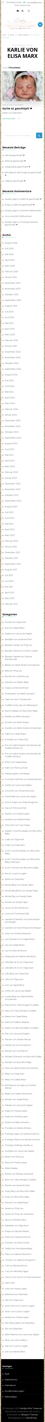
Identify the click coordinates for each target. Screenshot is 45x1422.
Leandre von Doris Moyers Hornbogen (23, 928)
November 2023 (13, 426)
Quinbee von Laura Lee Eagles (19, 1151)
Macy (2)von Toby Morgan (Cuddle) (22, 1005)
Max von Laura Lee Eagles (17, 1033)
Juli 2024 (9, 380)
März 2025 (10, 334)
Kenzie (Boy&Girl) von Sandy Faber (21, 891)
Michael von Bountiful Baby (18, 1062)
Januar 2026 (11, 277)
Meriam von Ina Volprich (16, 1051)
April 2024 (10, 398)
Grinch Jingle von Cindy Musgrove (21, 802)
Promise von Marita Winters (18, 1128)
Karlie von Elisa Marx (12, 105)
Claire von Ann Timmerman (18, 699)
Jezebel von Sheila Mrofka (17, 819)
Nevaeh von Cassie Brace (16, 1099)
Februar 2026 (11, 271)
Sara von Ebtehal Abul (15, 1220)
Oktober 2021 (11, 558)
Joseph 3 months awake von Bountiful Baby (23, 832)
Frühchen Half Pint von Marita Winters (23, 779)
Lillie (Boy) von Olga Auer (17, 974)
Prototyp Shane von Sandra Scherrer (22, 1139)
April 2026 (10, 260)
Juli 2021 (9, 575)
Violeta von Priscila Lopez (17, 1317)
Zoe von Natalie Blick (15, 1352)
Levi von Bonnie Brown (16, 951)
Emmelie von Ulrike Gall (16, 739)
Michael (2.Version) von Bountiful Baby (23, 1056)
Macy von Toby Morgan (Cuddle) (20, 1011)
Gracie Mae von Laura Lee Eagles (20, 796)
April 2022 (10, 529)
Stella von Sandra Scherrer (18, 1237)
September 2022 (13, 501)
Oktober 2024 (11, 363)
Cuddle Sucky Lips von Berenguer (21, 705)
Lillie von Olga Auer (14, 979)
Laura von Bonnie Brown (17, 908)
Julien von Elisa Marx (15, 845)
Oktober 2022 (11, 495)
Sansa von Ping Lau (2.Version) (19, 1214)
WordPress (31, 1418)
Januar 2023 (11, 478)
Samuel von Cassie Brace (16, 1202)
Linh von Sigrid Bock (14, 985)
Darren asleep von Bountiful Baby (21, 711)
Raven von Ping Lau (14, 1157)
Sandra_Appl (11, 199)
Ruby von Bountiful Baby (17, 1197)
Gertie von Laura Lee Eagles (18, 785)
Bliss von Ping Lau (13, 671)
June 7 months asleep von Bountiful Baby (22, 852)
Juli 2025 (9, 312)
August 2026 (11, 243)
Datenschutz (11, 1379)
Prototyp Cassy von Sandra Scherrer (22, 1134)
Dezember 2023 (13, 420)
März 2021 (10, 598)
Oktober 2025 (11, 294)
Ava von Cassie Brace (14, 628)
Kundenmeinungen (14, 1391)
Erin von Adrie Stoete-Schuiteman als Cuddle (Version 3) (23, 746)
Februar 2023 (11, 472)
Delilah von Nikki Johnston (17, 716)
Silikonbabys (11, 1397)
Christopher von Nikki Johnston (20, 694)
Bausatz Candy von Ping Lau (18, 645)
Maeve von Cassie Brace (16, 1016)
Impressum (10, 1385)
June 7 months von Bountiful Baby (22, 868)
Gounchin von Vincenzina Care (19, 791)
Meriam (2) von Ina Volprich (18, 1045)
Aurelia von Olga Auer (15, 622)
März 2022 (10, 535)
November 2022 (13, 489)
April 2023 (10, 461)
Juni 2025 (9, 317)
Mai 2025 (9, 323)
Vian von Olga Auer (14, 1300)
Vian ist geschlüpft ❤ (15, 155)
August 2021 (11, 569)
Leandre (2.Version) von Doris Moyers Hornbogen (22, 920)
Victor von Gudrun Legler (17, 1311)
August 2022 (11, 506)
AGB (7, 1374)
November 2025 (12, 289)
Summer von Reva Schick (17, 1243)
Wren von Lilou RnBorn (16, 1340)
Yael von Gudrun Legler (16, 1346)
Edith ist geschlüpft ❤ (31, 199)
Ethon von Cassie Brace (16, 762)
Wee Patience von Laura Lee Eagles (22, 1334)
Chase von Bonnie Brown (17, 688)
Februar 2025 (11, 340)
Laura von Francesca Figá (17, 913)
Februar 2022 (11, 541)
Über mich (10, 1283)
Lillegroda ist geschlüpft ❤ (17, 167)
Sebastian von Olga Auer (17, 1225)
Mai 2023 (9, 455)
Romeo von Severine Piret (17, 1185)
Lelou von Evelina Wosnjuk (18, 933)
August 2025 (11, 306)
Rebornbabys (11, 1168)
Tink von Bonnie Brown (16, 1266)
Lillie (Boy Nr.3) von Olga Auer (19, 968)
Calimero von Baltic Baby (17, 682)
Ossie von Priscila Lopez (16, 1111)
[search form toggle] (29, 11)
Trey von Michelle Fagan (16, 1271)
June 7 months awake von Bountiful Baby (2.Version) (22, 860)
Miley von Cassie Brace (15, 1079)
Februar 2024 (11, 409)
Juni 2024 (9, 386)
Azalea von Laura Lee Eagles (18, 633)
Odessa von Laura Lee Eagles (19, 1105)
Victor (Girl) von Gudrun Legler (20, 1306)
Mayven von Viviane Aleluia (18, 1039)
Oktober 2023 (11, 432)
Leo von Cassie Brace (14, 945)
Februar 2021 (11, 604)
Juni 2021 (9, 581)
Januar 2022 (11, 547)
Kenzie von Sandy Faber (16, 902)
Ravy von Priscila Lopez (16, 1162)
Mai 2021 (9, 587)
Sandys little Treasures (31, 1408)
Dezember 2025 (12, 283)
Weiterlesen (8, 119)
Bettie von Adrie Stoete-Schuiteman (22, 665)
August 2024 (11, 375)
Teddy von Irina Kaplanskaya (18, 1248)
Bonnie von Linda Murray (17, 676)
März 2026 (10, 266)
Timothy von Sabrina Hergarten (20, 1260)
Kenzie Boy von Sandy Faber (18, 896)
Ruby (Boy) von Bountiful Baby (20, 1191)
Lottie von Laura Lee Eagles (18, 991)
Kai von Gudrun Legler (16, 873)
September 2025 (13, 300)
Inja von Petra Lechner (16, 808)
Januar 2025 (11, 346)
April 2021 (9, 592)
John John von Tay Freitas (17, 825)
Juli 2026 (9, 248)
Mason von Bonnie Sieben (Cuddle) (22, 1028)
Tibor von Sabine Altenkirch (18, 1254)
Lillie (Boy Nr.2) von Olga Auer (19, 962)
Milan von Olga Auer (14, 1074)
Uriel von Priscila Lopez (16, 1289)
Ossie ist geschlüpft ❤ (15, 181)
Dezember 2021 (12, 552)
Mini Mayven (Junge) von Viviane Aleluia (20, 1086)
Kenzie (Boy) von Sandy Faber (19, 885)
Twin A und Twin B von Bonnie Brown (23, 1277)
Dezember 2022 (13, 484)
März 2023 (10, 466)
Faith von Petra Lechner (16, 768)
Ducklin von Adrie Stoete (17, 722)
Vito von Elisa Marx (14, 1329)
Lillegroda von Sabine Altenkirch (20, 956)
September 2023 (13, 438)
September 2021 (13, 564)
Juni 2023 (9, 449)
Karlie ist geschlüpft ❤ (17, 108)
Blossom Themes (29, 1415)
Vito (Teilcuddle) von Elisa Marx (20, 1323)
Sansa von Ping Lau (14, 1208)
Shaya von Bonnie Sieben (17, 1231)
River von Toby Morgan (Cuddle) (20, 1180)
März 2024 (10, 403)
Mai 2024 (9, 392)
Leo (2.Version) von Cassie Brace (20, 939)
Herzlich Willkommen (31, 210)
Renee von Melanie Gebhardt (19, 1174)
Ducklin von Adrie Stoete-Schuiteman (23, 728)
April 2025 (10, 329)
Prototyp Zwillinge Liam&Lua (19, 1145)
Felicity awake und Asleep (17, 773)
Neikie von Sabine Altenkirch (18, 1094)
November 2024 (13, 357)
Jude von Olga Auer (14, 839)
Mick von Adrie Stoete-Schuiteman (21, 1068)
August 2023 (11, 443)
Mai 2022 (9, 524)
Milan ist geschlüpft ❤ (15, 161)
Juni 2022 (9, 518)
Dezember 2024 (13, 352)
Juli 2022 (9, 512)
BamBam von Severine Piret (18, 639)
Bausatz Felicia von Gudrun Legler (21, 651)
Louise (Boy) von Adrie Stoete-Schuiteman (19, 997)
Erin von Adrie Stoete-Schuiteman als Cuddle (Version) (23, 755)
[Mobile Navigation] (40, 24)
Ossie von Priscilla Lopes (16, 1116)
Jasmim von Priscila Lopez (17, 814)
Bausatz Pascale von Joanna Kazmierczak (18, 657)
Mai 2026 (9, 254)
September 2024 (13, 369)
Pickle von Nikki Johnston (17, 1122)
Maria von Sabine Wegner (17, 1022)
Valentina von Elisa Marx (16, 1294)
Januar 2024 (11, 415)
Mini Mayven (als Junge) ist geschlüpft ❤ (23, 173)
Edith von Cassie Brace (15, 734)
